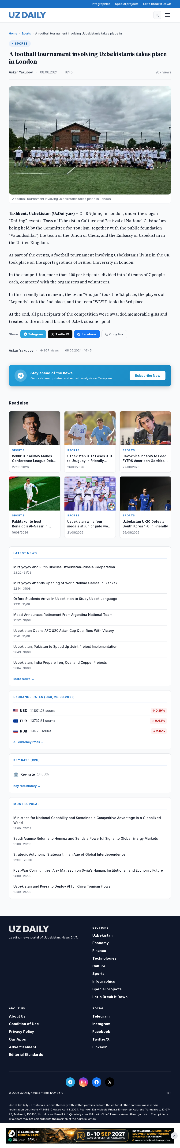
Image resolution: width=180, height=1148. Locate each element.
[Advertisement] (90, 1136)
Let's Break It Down (157, 4)
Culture (98, 966)
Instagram (101, 1024)
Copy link (116, 334)
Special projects (127, 4)
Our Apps (17, 1039)
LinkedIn (99, 1047)
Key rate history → (27, 786)
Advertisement (22, 1047)
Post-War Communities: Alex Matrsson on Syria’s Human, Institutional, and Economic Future (88, 870)
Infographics (101, 4)
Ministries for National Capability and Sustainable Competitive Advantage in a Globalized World (87, 820)
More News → (23, 679)
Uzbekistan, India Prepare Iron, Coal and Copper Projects (60, 662)
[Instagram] (83, 1082)
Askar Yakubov (21, 72)
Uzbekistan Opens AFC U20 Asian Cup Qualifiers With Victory (63, 631)
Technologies (104, 958)
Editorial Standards (26, 1054)
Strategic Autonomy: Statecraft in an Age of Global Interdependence (69, 854)
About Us (17, 1016)
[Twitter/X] (109, 1082)
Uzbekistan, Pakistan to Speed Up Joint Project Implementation (65, 646)
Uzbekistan (102, 935)
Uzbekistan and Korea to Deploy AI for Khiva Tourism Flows (61, 886)
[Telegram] (70, 1082)
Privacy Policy (21, 1031)
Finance (99, 950)
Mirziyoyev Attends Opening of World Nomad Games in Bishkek (65, 583)
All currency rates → (28, 742)
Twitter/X (62, 334)
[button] (157, 15)
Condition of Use (24, 1024)
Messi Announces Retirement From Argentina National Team (62, 615)
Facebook (89, 334)
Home (13, 33)
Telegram (35, 334)
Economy (100, 943)
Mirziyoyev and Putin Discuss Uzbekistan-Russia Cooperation (64, 567)
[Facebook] (96, 1082)
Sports (26, 33)
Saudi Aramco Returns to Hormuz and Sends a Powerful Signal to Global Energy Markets (85, 838)
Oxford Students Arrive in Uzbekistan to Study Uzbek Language (65, 599)
